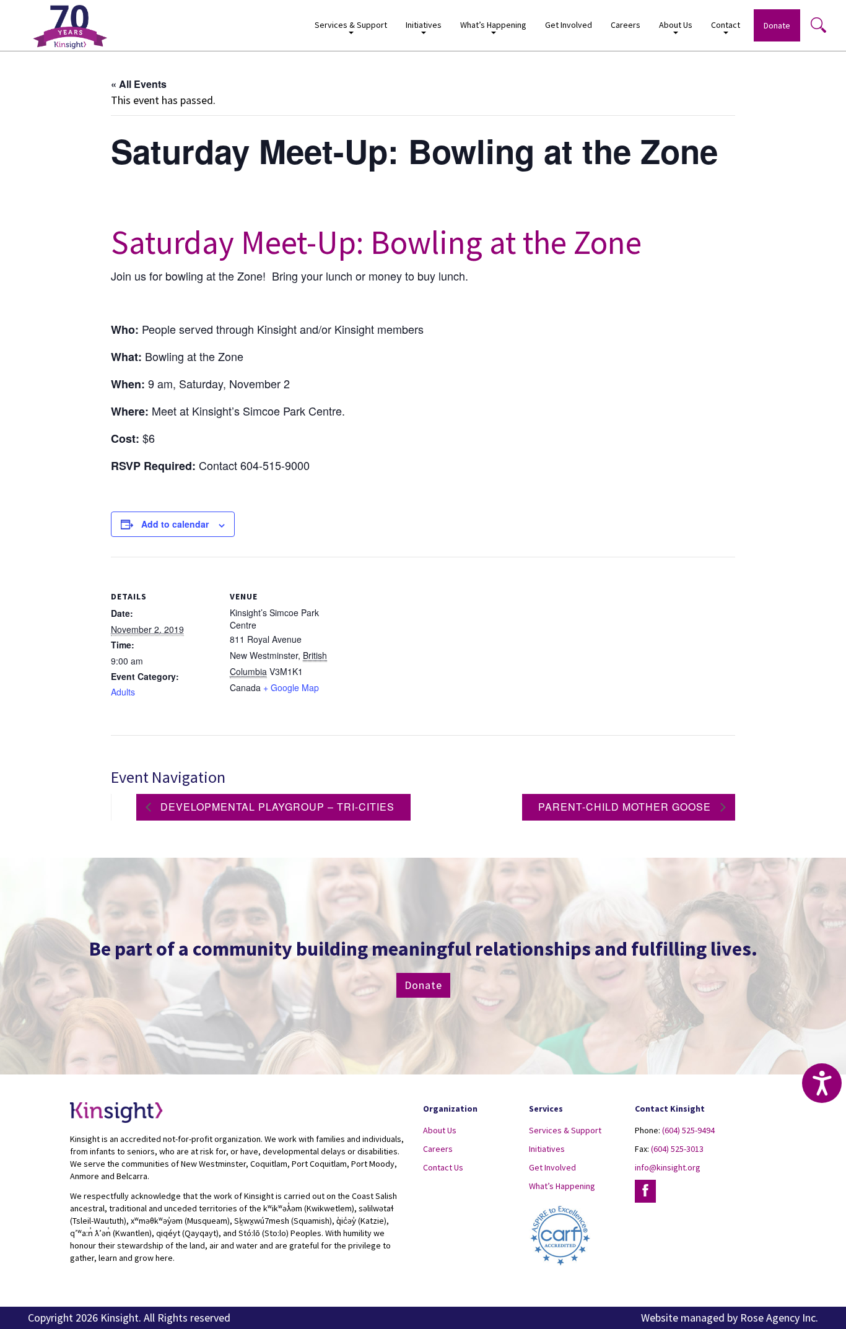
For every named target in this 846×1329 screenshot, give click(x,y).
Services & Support (565, 1130)
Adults (123, 692)
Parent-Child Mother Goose (626, 807)
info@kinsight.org (667, 1167)
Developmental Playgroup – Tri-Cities (276, 807)
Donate (777, 25)
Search (818, 24)
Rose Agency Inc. (779, 1317)
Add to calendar (175, 524)
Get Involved (568, 24)
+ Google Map (291, 687)
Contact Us (443, 1167)
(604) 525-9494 (688, 1130)
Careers (625, 24)
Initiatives (547, 1148)
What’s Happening (562, 1186)
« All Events (139, 84)
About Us (439, 1130)
